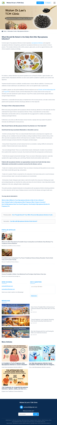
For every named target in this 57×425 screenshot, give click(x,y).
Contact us (40, 2)
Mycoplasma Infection (23, 31)
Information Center (12, 31)
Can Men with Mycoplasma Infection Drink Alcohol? (23, 221)
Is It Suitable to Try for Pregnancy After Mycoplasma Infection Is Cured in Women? (14, 364)
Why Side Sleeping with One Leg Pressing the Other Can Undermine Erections (42, 332)
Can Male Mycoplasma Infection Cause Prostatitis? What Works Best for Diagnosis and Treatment (42, 364)
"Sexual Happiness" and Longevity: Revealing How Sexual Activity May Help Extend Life (42, 320)
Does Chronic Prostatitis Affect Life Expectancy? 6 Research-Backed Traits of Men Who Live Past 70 (43, 308)
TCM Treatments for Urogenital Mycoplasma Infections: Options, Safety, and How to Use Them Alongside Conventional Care (15, 388)
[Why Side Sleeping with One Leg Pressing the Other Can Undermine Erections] (16, 332)
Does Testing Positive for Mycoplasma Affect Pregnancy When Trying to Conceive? (24, 202)
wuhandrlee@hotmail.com (8, 289)
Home (4, 31)
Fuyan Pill (6, 91)
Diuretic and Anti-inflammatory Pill (46, 89)
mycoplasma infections (37, 43)
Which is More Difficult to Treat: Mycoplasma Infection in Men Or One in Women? (23, 200)
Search (48, 2)
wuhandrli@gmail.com (7, 286)
